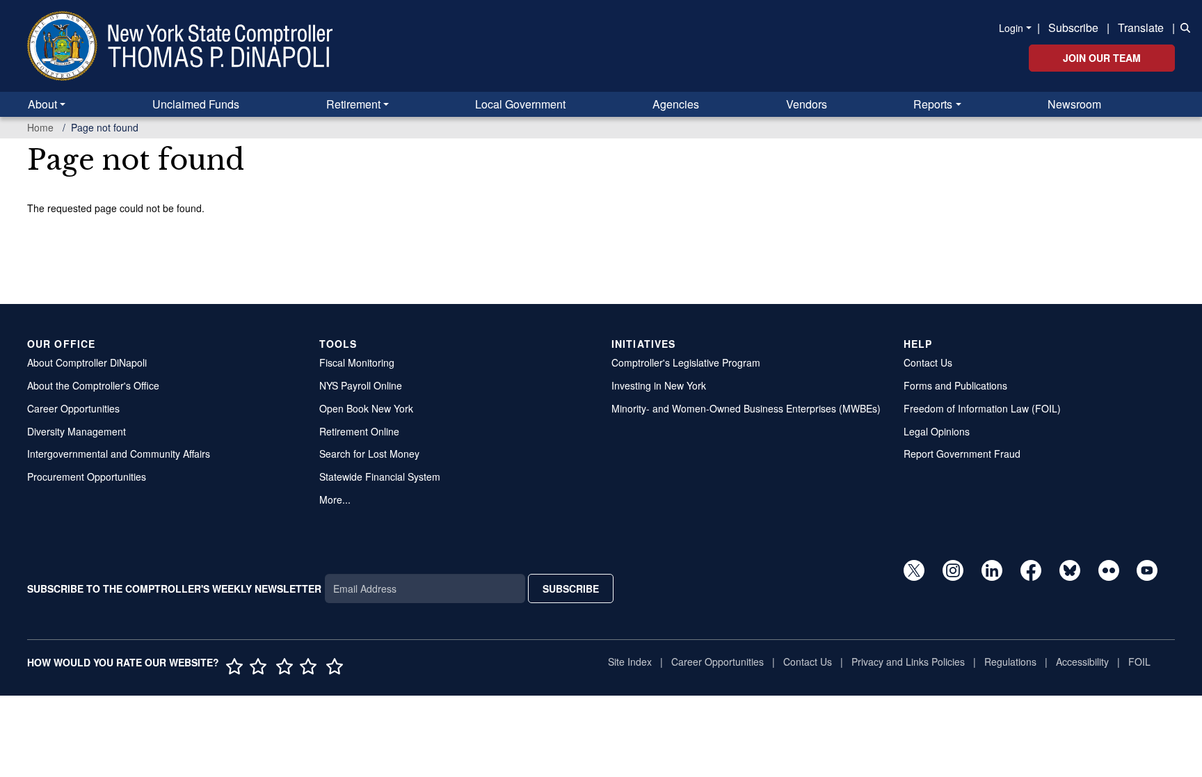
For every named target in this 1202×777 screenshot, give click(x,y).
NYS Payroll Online (360, 385)
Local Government (520, 104)
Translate (1141, 27)
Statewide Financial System (379, 476)
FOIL (1139, 661)
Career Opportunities (73, 408)
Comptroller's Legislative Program (685, 362)
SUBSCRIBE (571, 588)
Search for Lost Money (369, 453)
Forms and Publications (955, 385)
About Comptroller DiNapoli (87, 362)
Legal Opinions (937, 431)
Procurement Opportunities (86, 476)
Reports (932, 104)
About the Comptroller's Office (93, 385)
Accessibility (1082, 661)
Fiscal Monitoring (356, 362)
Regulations (1010, 661)
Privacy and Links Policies (908, 661)
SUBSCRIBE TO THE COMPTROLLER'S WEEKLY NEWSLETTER (174, 588)
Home (40, 127)
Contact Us (928, 362)
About (42, 104)
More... (335, 499)
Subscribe (1073, 27)
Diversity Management (76, 431)
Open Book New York (366, 408)
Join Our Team (1102, 58)
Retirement (353, 104)
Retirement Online (359, 431)
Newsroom (1074, 104)
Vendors (806, 104)
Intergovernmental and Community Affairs (118, 453)
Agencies (675, 104)
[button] (1182, 26)
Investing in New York (658, 385)
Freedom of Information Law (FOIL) (982, 408)
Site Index (630, 661)
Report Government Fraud (962, 453)
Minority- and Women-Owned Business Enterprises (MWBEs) (746, 408)
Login (1011, 28)
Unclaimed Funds (195, 104)
